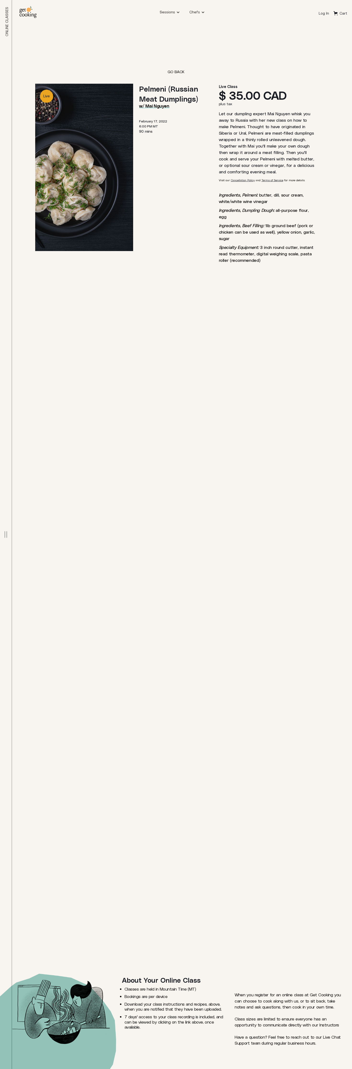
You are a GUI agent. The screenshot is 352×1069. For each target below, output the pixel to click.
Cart (343, 13)
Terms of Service (272, 180)
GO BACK (176, 71)
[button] (170, 12)
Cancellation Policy (243, 180)
